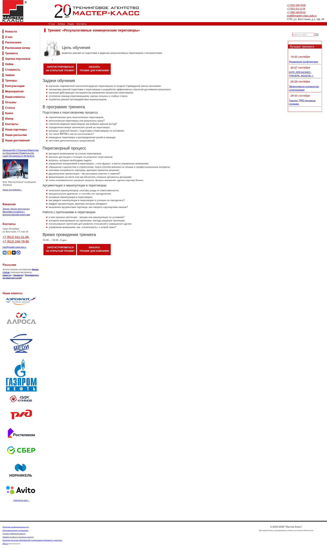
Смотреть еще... (21, 500)
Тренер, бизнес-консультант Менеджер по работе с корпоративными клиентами (16, 211)
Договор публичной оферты (14, 533)
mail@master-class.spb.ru (301, 15)
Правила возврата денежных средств (18, 537)
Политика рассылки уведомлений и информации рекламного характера (32, 540)
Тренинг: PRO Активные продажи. (302, 102)
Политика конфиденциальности (16, 527)
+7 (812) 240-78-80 (296, 5)
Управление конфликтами (303, 61)
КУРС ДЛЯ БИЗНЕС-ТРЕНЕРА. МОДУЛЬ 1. (301, 73)
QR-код (5, 543)
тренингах (18, 275)
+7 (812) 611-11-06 (296, 8)
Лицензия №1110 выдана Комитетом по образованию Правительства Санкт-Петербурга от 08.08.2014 (20, 153)
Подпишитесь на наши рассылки (21, 277)
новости (7, 275)
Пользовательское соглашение (15, 530)
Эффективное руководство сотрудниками (304, 88)
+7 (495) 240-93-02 (296, 12)
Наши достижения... (12, 189)
